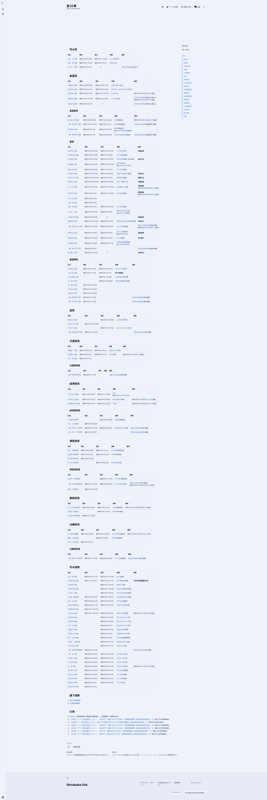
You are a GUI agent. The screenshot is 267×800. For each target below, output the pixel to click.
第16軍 (112, 59)
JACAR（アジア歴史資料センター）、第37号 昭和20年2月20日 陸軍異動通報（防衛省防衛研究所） (110, 731)
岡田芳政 (71, 193)
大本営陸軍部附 (122, 151)
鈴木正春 (71, 613)
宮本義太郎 (71, 589)
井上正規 (71, 198)
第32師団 (120, 155)
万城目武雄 (71, 581)
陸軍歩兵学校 (121, 646)
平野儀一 (71, 658)
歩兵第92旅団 (121, 658)
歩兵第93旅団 (121, 662)
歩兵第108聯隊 (122, 593)
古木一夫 (71, 542)
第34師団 (120, 601)
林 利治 (71, 463)
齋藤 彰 (71, 489)
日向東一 (74, 428)
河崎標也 (71, 454)
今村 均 (71, 59)
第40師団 (120, 638)
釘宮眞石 (71, 159)
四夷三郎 (74, 558)
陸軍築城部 (120, 242)
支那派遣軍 (118, 281)
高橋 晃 (71, 207)
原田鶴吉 (71, 354)
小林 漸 (71, 358)
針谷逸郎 (71, 662)
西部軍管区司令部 (122, 642)
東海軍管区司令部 (121, 428)
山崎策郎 (71, 585)
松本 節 (74, 432)
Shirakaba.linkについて (163, 784)
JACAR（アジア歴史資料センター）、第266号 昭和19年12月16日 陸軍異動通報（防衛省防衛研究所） (111, 725)
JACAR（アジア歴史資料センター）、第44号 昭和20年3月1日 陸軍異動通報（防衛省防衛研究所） (110, 734)
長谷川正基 (71, 324)
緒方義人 (71, 253)
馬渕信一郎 (71, 479)
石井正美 (71, 151)
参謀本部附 (113, 63)
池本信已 (71, 399)
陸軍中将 (114, 89)
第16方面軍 (121, 232)
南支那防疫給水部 (122, 597)
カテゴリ (69, 743)
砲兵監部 (112, 354)
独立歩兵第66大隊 (123, 617)
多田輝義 (71, 621)
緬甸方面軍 (120, 159)
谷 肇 (70, 666)
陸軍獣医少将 (143, 507)
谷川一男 (71, 577)
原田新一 (71, 350)
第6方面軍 (120, 193)
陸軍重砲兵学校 (122, 187)
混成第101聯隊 (114, 350)
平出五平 (71, 328)
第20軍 (119, 238)
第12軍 (117, 558)
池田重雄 (71, 609)
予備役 (127, 395)
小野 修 (71, 654)
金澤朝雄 (74, 650)
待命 (114, 393)
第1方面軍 (120, 169)
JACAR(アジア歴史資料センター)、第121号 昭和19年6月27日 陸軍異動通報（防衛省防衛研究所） (109, 722)
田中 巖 (71, 450)
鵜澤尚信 (71, 99)
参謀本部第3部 (116, 85)
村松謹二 (71, 597)
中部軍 (113, 454)
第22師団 (118, 479)
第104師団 (120, 683)
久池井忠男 (71, 516)
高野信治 (71, 687)
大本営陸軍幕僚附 (124, 244)
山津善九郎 (71, 217)
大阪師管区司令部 (122, 634)
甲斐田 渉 (71, 642)
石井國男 (71, 243)
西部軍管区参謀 (123, 234)
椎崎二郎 (71, 169)
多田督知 (71, 174)
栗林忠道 (71, 89)
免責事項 (177, 783)
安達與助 (71, 93)
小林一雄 (71, 203)
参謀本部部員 (121, 163)
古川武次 (71, 394)
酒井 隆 (71, 63)
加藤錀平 (71, 85)
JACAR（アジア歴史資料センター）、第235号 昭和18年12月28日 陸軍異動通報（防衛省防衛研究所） (111, 719)
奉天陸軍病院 (115, 463)
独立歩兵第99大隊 (123, 625)
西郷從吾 (71, 238)
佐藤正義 (71, 678)
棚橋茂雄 (71, 221)
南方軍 (119, 577)
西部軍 (117, 420)
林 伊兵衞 (71, 507)
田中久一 (71, 67)
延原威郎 (71, 164)
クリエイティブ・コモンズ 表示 (151, 755)
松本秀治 (71, 458)
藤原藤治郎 (71, 403)
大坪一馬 (71, 187)
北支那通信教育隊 (121, 277)
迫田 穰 (71, 601)
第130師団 (120, 670)
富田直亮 (71, 104)
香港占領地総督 (127, 67)
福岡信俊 (71, 617)
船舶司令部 (120, 585)
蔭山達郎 (71, 605)
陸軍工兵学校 (121, 613)
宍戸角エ (71, 593)
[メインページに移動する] (3, 3)
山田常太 (71, 634)
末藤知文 (71, 683)
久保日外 (74, 301)
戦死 (118, 182)
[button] (194, 59)
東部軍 (115, 512)
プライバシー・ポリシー (147, 784)
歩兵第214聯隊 (120, 269)
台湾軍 (116, 120)
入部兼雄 (71, 420)
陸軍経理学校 (117, 399)
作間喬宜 (71, 269)
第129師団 (115, 99)
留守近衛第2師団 (124, 89)
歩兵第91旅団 (121, 666)
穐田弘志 (71, 233)
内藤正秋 (71, 293)
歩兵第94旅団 (121, 654)
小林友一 (71, 212)
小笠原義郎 (71, 277)
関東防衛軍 (120, 178)
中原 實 (71, 625)
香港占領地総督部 (140, 97)
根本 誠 (71, 638)
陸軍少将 (149, 93)
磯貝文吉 (71, 320)
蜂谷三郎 (71, 674)
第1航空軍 (115, 534)
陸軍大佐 (153, 194)
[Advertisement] (136, 27)
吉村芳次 (71, 670)
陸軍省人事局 (122, 213)
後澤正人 (71, 512)
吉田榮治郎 (71, 155)
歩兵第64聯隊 (121, 320)
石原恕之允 (75, 226)
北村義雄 (74, 484)
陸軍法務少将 (143, 534)
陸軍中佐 (148, 613)
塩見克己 (74, 248)
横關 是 (71, 538)
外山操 (72, 716)
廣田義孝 (74, 297)
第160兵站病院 (120, 484)
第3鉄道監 (114, 93)
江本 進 (71, 424)
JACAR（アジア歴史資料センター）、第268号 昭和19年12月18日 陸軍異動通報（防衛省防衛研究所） (111, 728)
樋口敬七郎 (71, 120)
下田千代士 (71, 178)
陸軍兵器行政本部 (122, 211)
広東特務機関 (75, 703)
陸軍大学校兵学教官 (124, 165)
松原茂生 (71, 289)
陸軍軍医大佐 (146, 485)
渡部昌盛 (74, 375)
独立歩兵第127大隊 (123, 621)
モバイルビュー (196, 783)
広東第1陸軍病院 (122, 605)
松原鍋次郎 (75, 332)
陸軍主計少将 (148, 399)
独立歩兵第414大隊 (123, 328)
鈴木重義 (71, 534)
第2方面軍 (114, 450)
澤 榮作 (71, 281)
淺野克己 (71, 182)
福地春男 (74, 135)
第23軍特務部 (75, 700)
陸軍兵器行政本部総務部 (125, 221)
